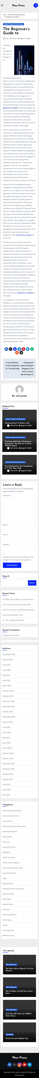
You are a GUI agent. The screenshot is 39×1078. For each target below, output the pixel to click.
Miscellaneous (7, 883)
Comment (7, 495)
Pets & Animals (8, 894)
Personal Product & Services (13, 889)
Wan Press (18, 5)
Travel (4, 925)
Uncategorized (8, 930)
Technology (6, 920)
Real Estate (6, 899)
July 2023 (6, 784)
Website (6, 544)
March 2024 (7, 748)
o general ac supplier (25, 293)
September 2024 (8, 717)
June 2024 (6, 732)
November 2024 (8, 706)
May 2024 (6, 738)
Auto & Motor (7, 821)
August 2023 (7, 779)
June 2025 (6, 670)
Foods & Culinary (9, 847)
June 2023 (6, 790)
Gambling (6, 852)
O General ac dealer (24, 235)
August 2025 (7, 660)
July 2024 (6, 727)
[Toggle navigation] (2, 5)
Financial (6, 842)
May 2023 (6, 795)
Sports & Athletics (9, 915)
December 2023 (8, 764)
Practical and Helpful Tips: (12, 615)
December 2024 (8, 701)
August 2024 (7, 722)
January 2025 (7, 696)
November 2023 (8, 769)
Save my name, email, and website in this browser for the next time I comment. (18, 558)
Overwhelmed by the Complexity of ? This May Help (13, 366)
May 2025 (6, 675)
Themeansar (19, 1075)
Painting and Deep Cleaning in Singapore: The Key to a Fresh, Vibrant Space (26, 368)
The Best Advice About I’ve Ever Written (17, 599)
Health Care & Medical (10, 863)
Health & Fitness (8, 857)
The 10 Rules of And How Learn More (16, 605)
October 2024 (7, 712)
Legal (4, 878)
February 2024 (8, 753)
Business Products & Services (14, 826)
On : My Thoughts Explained (13, 620)
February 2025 (8, 691)
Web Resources (8, 935)
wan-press (13, 38)
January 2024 (7, 758)
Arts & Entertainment (10, 816)
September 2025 (8, 654)
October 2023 (7, 774)
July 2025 (6, 665)
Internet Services (9, 873)
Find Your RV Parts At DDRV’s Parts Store (18, 610)
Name (5, 525)
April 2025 (6, 680)
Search (6, 576)
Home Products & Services (13, 24)
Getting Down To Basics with (17, 423)
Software (6, 909)
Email (5, 535)
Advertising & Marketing (11, 811)
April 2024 (6, 743)
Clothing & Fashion (9, 831)
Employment (7, 837)
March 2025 (7, 686)
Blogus (30, 1072)
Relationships (7, 904)
